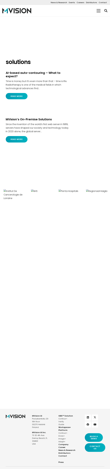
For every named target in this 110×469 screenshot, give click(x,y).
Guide (61, 424)
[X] (95, 417)
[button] (98, 11)
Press (61, 462)
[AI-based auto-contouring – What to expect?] (37, 85)
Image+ (62, 438)
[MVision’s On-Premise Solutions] (37, 130)
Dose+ (61, 436)
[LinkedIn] (88, 417)
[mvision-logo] (16, 11)
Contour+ (62, 418)
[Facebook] (88, 424)
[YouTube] (95, 424)
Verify (61, 421)
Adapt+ (61, 441)
